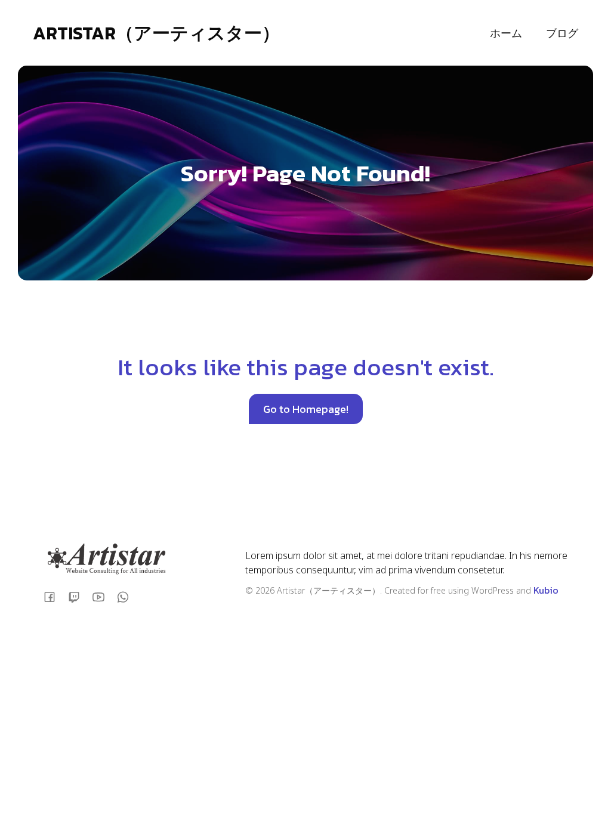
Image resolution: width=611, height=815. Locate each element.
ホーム (506, 33)
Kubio (545, 590)
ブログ (562, 33)
